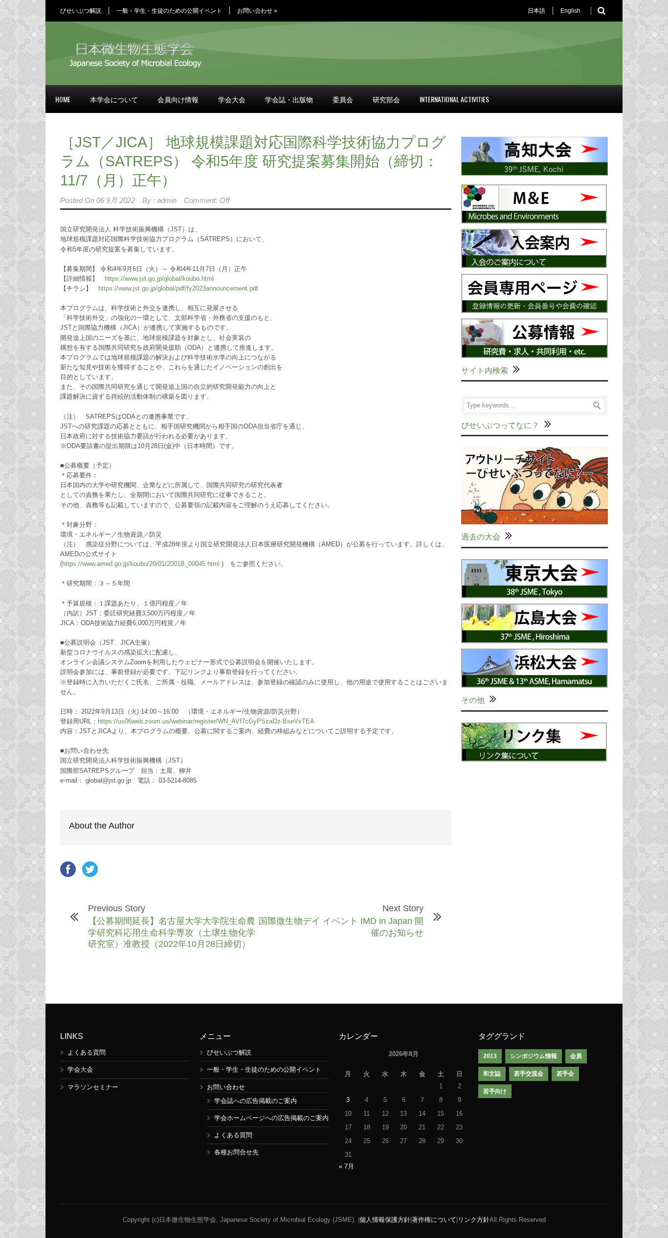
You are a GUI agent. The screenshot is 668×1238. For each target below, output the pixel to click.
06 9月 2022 (115, 200)
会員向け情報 (178, 99)
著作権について (434, 1219)
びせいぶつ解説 (80, 10)
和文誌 (492, 1073)
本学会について (114, 99)
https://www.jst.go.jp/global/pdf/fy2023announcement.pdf (178, 288)
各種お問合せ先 (236, 1152)
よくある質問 (86, 1052)
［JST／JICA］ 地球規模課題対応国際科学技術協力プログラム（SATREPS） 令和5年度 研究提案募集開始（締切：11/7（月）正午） (253, 161)
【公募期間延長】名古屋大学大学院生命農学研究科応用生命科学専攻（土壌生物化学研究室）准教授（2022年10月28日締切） (171, 932)
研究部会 (386, 99)
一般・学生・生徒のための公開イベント (169, 10)
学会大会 (231, 99)
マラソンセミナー (92, 1087)
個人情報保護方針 (384, 1219)
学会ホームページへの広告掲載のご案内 (271, 1118)
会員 (576, 1056)
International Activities (454, 99)
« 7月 (346, 1166)
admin (167, 200)
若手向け (495, 1091)
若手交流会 (528, 1073)
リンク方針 (474, 1219)
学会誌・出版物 (289, 99)
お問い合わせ (257, 10)
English (570, 10)
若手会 (565, 1073)
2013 (490, 1056)
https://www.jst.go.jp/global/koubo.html (159, 278)
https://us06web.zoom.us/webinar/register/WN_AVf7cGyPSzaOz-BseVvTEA (206, 721)
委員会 (343, 99)
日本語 (536, 10)
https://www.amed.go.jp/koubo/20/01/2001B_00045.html (141, 563)
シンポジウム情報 (533, 1056)
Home (62, 99)
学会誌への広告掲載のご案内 (255, 1100)
